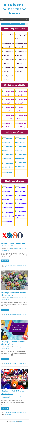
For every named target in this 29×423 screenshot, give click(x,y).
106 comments (7, 316)
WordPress (14, 421)
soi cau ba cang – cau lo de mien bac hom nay (14, 9)
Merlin (20, 421)
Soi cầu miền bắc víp (21, 265)
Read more (5, 260)
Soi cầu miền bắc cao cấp (10, 265)
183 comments (7, 365)
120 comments (7, 266)
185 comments (7, 414)
